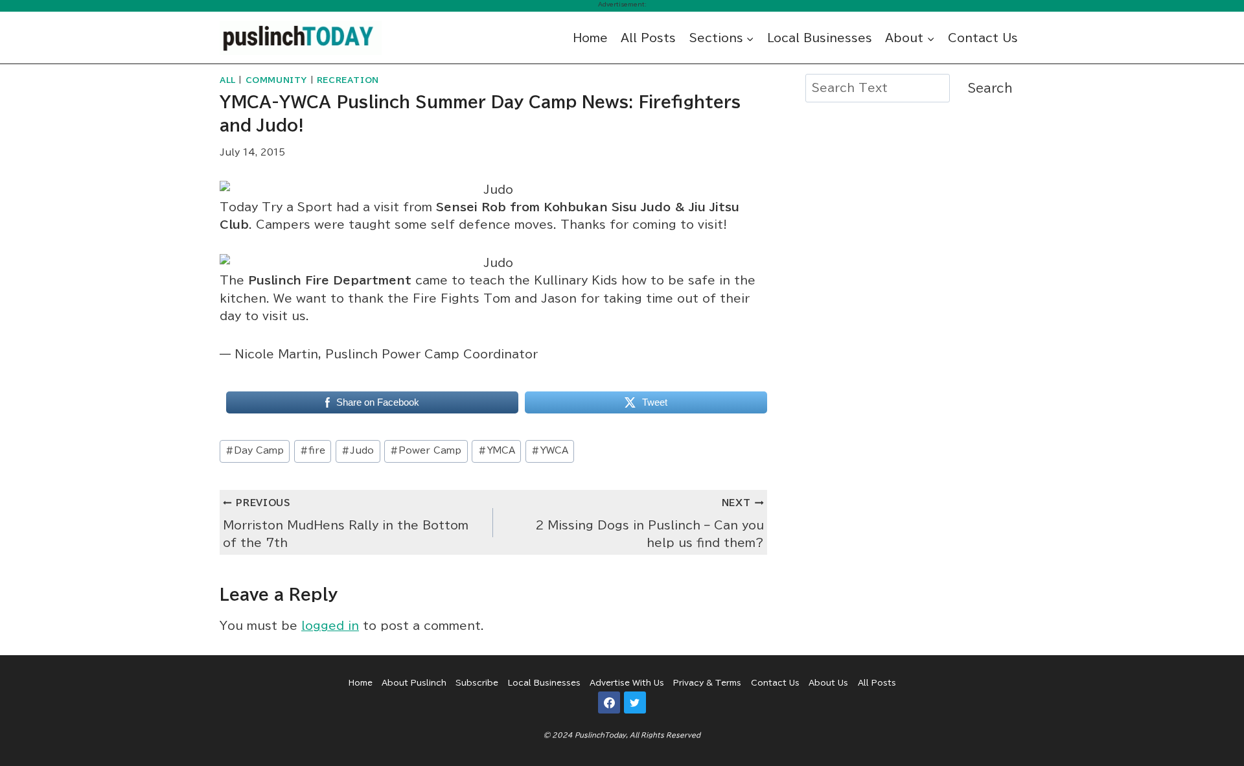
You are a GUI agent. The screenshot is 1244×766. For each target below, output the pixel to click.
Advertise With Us (627, 682)
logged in (330, 625)
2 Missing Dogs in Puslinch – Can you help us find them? (649, 523)
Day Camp (254, 450)
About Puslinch (414, 682)
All (228, 80)
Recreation (348, 80)
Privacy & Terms (707, 682)
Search (990, 88)
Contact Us (983, 37)
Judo (357, 450)
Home (590, 37)
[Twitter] (635, 702)
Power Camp (425, 450)
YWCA (549, 450)
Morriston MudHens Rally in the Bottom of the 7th (345, 523)
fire (312, 450)
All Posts (648, 37)
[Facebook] (609, 702)
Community (276, 80)
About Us (828, 682)
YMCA (496, 450)
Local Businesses (819, 37)
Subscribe (476, 682)
